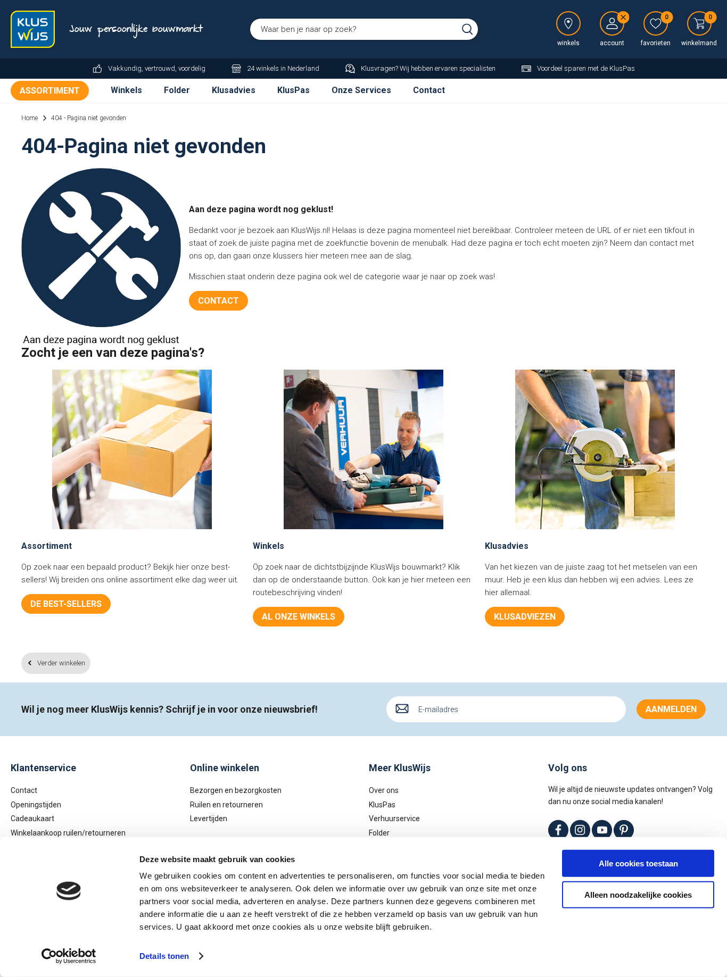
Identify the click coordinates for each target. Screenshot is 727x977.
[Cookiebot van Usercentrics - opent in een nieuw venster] (68, 956)
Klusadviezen (525, 617)
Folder (177, 90)
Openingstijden (36, 804)
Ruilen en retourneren (226, 804)
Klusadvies (233, 90)
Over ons (384, 790)
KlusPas (293, 90)
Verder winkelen (61, 663)
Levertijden (208, 818)
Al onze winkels (298, 617)
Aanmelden (671, 709)
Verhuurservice (394, 818)
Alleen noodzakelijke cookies (638, 894)
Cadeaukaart (32, 818)
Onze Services (361, 90)
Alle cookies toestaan (638, 863)
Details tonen (164, 956)
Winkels (126, 90)
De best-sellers (66, 604)
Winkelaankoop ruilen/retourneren (68, 833)
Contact (429, 90)
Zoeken (467, 29)
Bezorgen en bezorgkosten (236, 790)
